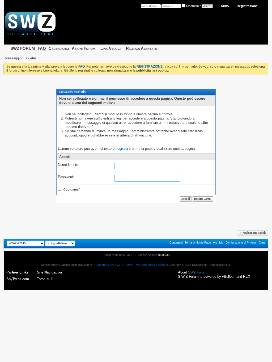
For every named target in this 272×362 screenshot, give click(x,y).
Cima (262, 242)
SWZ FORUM (22, 48)
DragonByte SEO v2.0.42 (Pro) (114, 264)
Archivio (218, 242)
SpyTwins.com (17, 279)
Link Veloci (110, 48)
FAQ (42, 48)
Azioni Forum (83, 48)
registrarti (123, 149)
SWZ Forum (197, 272)
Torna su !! (45, 279)
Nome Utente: (68, 165)
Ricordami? (70, 189)
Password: (66, 177)
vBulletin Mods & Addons (152, 264)
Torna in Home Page (198, 242)
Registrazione (247, 6)
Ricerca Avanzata (141, 48)
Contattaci (175, 242)
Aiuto (225, 6)
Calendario (59, 48)
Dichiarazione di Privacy (241, 242)
